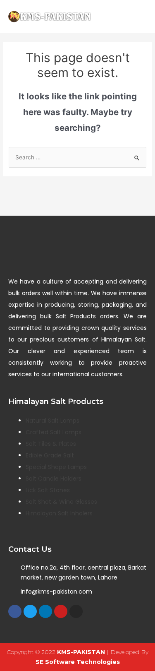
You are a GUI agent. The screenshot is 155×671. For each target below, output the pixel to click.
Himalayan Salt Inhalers (59, 513)
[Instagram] (76, 611)
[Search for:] (77, 157)
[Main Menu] (138, 17)
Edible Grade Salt (50, 455)
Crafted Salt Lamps (53, 432)
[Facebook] (14, 611)
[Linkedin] (45, 611)
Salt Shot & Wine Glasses (61, 502)
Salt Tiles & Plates (51, 444)
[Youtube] (60, 611)
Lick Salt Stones (48, 490)
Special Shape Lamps (56, 467)
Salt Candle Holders (53, 478)
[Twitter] (30, 611)
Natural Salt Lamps (52, 420)
